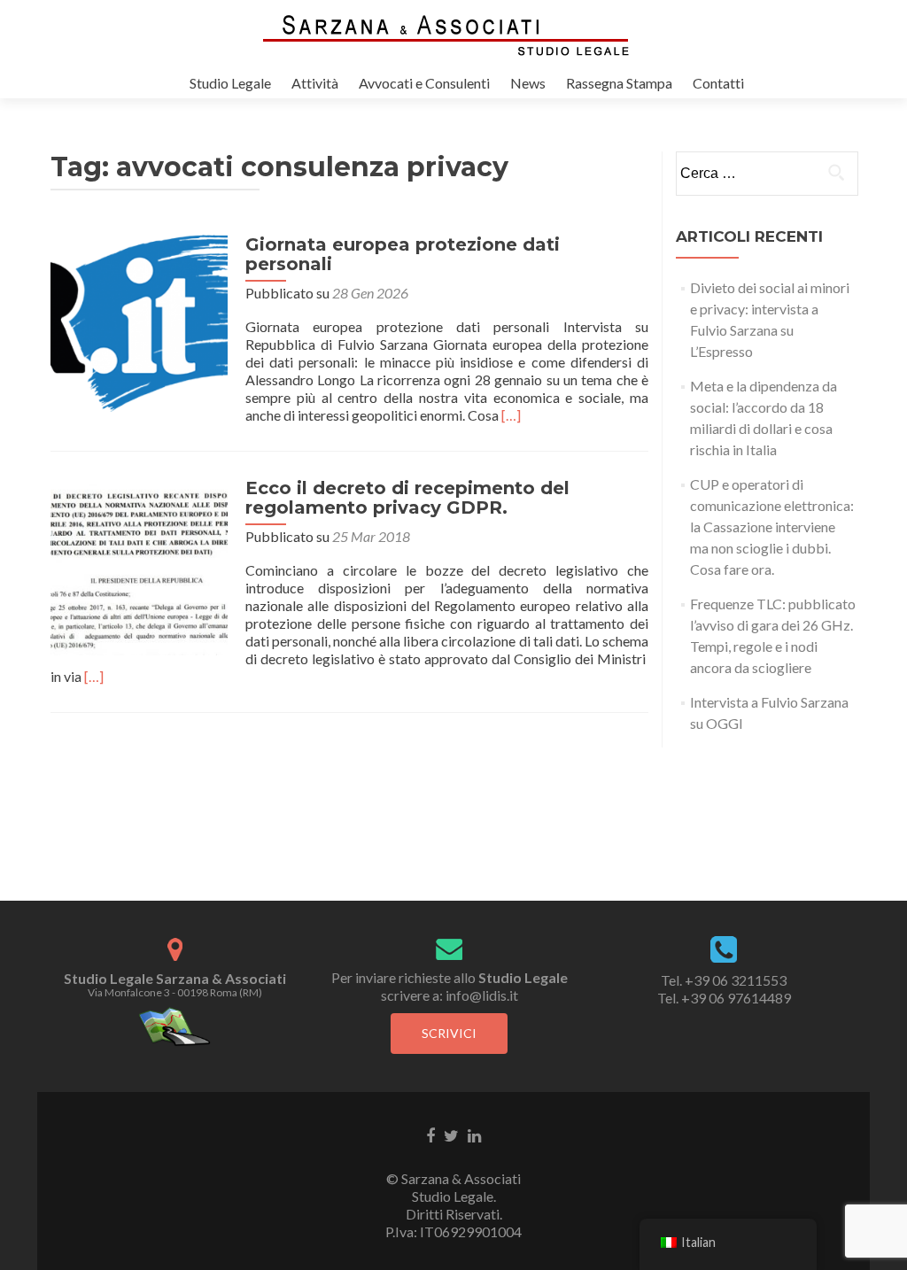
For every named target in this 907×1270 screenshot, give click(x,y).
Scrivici (449, 1033)
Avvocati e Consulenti (424, 82)
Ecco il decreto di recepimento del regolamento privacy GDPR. (407, 497)
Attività (314, 82)
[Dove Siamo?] (175, 1025)
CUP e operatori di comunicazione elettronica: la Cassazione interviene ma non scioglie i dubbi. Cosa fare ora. (772, 526)
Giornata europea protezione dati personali (402, 254)
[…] (511, 415)
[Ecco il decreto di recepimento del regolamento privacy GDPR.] (139, 564)
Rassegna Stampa (619, 82)
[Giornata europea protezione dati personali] (139, 321)
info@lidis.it (482, 995)
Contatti (718, 82)
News (528, 82)
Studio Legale (230, 82)
